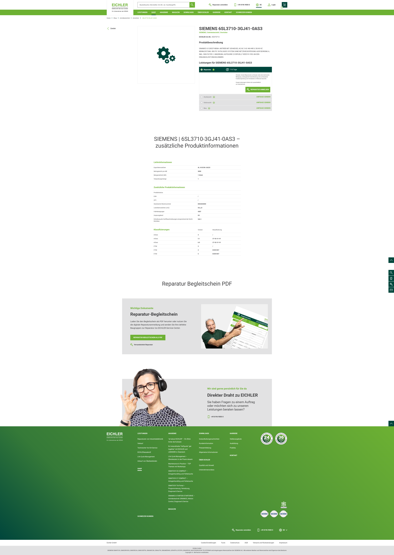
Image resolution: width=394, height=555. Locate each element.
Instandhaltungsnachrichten (209, 439)
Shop (153, 12)
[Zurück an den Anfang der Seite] (391, 260)
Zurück (113, 28)
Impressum (283, 543)
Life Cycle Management (146, 457)
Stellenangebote (236, 439)
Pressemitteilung (205, 448)
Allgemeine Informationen (208, 452)
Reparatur (209, 70)
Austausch (209, 97)
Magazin (176, 12)
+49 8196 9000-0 (217, 417)
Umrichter (136, 18)
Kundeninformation (206, 443)
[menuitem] (391, 260)
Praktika (233, 448)
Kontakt (228, 12)
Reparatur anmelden (243, 530)
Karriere (216, 12)
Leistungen (142, 12)
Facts (223, 543)
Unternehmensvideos (206, 470)
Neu (207, 108)
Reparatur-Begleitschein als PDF (147, 337)
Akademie (164, 12)
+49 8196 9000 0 (267, 530)
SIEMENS (202, 32)
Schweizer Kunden (244, 12)
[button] (208, 69)
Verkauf (140, 443)
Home (109, 18)
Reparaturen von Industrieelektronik (150, 439)
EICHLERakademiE (144, 452)
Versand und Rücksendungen (263, 543)
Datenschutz (234, 543)
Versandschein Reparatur (143, 345)
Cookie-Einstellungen (208, 543)
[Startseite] (120, 7)
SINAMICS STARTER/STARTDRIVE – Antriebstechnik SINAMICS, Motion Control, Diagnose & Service (181, 498)
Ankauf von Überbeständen (147, 461)
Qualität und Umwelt (206, 465)
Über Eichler (203, 12)
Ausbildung (234, 443)
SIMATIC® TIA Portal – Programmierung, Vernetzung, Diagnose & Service (179, 488)
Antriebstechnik (125, 18)
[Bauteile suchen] (192, 5)
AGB (246, 543)
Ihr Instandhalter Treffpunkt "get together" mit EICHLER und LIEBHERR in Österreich (179, 449)
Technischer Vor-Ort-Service (147, 448)
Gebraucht (209, 103)
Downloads (189, 12)
